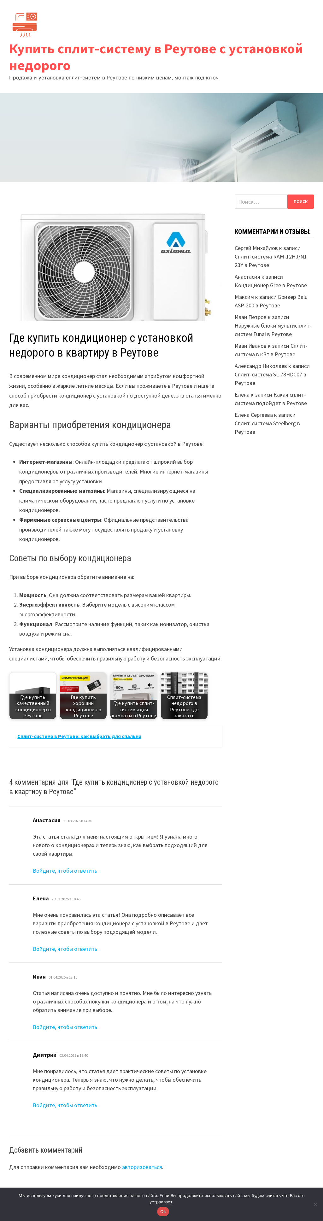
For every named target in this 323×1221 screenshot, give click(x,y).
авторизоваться (142, 1167)
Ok (163, 1211)
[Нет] (315, 1204)
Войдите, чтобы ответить (65, 870)
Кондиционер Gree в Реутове (271, 285)
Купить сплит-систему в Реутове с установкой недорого (156, 57)
